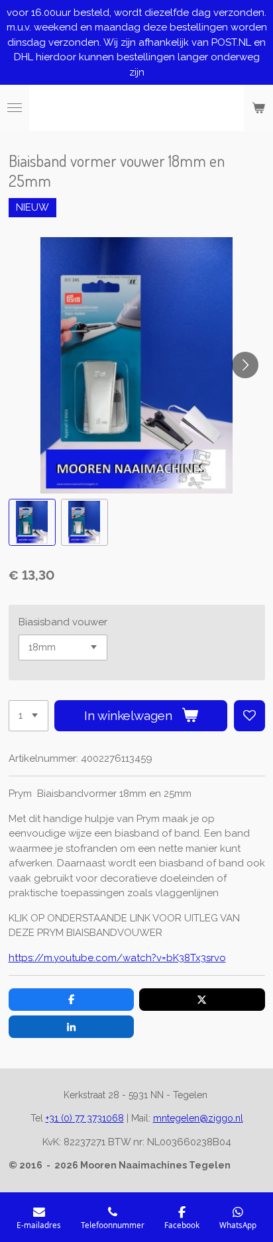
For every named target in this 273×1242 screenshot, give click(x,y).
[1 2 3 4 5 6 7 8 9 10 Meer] (28, 715)
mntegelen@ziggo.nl (198, 1118)
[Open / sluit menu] (14, 108)
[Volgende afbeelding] (245, 365)
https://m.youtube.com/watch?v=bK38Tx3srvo (117, 958)
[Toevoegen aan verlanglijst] (249, 715)
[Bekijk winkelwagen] (258, 108)
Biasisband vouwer (63, 622)
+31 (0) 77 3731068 (85, 1118)
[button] (32, 522)
